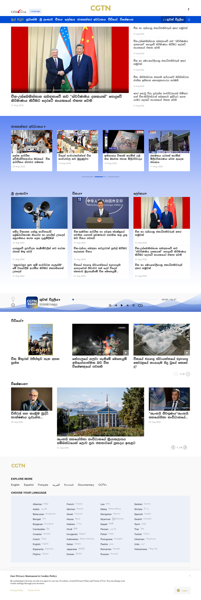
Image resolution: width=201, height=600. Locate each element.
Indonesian (80, 539)
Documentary (86, 484)
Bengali (39, 519)
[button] (176, 374)
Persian (108, 529)
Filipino (41, 554)
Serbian (142, 504)
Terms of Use (34, 590)
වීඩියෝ (16, 321)
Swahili (142, 519)
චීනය (76, 193)
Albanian (40, 504)
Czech (39, 539)
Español (29, 484)
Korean (74, 554)
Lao (105, 504)
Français (43, 484)
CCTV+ (102, 484)
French (74, 504)
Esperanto (43, 549)
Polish (107, 534)
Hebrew (74, 524)
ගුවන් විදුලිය (174, 19)
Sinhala (141, 509)
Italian (74, 544)
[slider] (73, 299)
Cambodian (41, 529)
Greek (74, 514)
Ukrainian (145, 539)
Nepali (106, 524)
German (75, 509)
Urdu (139, 544)
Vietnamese (145, 549)
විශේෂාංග (18, 384)
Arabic (40, 509)
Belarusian (44, 514)
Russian (109, 554)
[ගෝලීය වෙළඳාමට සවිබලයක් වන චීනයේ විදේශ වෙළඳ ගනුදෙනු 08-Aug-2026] (77, 141)
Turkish (141, 534)
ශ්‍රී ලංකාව (18, 193)
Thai (139, 529)
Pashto (106, 544)
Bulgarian (43, 524)
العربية (56, 484)
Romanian (110, 549)
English (15, 484)
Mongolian (110, 514)
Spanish (142, 514)
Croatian (41, 534)
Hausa (73, 519)
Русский (69, 484)
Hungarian (76, 534)
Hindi (72, 529)
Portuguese (111, 539)
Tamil (140, 524)
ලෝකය (139, 193)
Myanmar (112, 519)
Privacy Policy (16, 590)
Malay (110, 509)
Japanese (76, 549)
